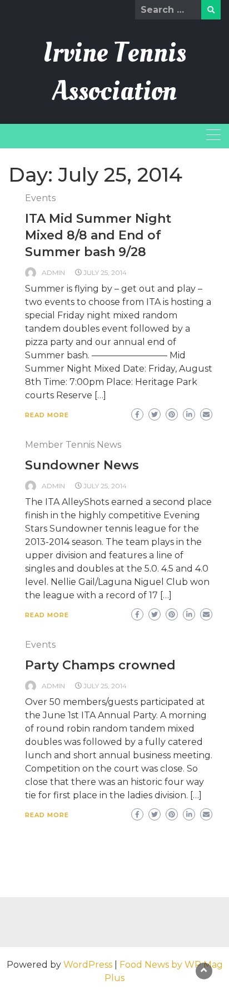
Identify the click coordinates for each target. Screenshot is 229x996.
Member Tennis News (73, 444)
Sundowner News (82, 465)
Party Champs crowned (100, 665)
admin (53, 272)
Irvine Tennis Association (114, 71)
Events (40, 198)
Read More (47, 415)
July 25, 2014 (105, 272)
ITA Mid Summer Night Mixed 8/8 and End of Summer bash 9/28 (98, 235)
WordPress (87, 964)
